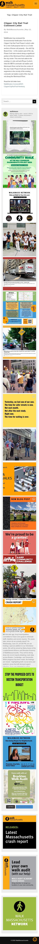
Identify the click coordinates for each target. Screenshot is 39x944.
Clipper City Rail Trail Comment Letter (16, 24)
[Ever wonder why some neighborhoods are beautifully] (19, 752)
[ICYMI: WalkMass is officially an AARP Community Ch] (19, 444)
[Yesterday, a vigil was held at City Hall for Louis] (19, 376)
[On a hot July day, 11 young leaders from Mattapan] (19, 239)
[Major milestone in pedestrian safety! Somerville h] (19, 137)
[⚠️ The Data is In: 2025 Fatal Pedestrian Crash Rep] (19, 615)
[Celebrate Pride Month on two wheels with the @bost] (19, 718)
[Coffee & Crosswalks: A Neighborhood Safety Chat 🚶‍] (19, 479)
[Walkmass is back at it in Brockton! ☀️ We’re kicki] (19, 786)
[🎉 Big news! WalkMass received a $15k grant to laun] (19, 547)
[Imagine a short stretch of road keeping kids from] (19, 513)
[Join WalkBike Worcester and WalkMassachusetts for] (19, 171)
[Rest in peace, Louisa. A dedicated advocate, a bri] (19, 410)
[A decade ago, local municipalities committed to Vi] (19, 650)
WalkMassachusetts (15, 29)
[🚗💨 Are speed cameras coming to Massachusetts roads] (19, 342)
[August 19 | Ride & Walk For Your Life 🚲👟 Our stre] (19, 205)
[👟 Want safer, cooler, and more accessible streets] (19, 308)
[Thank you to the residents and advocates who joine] (19, 581)
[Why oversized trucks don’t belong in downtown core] (19, 273)
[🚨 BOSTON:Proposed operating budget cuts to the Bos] (19, 684)
